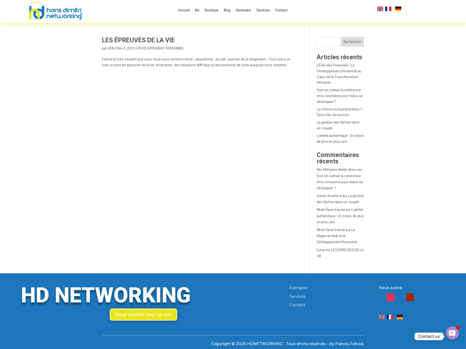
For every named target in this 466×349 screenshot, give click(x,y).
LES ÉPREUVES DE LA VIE (138, 40)
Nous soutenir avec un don (143, 314)
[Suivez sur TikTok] (390, 297)
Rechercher (352, 42)
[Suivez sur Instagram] (400, 297)
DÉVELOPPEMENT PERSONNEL (160, 48)
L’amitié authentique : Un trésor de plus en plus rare (340, 216)
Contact (281, 10)
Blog (227, 10)
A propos (298, 287)
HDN (111, 48)
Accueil (184, 10)
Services (263, 10)
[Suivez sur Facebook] (381, 297)
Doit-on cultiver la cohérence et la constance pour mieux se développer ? (340, 96)
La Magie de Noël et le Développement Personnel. (337, 236)
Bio (197, 10)
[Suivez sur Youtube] (410, 297)
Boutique (211, 10)
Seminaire (243, 10)
